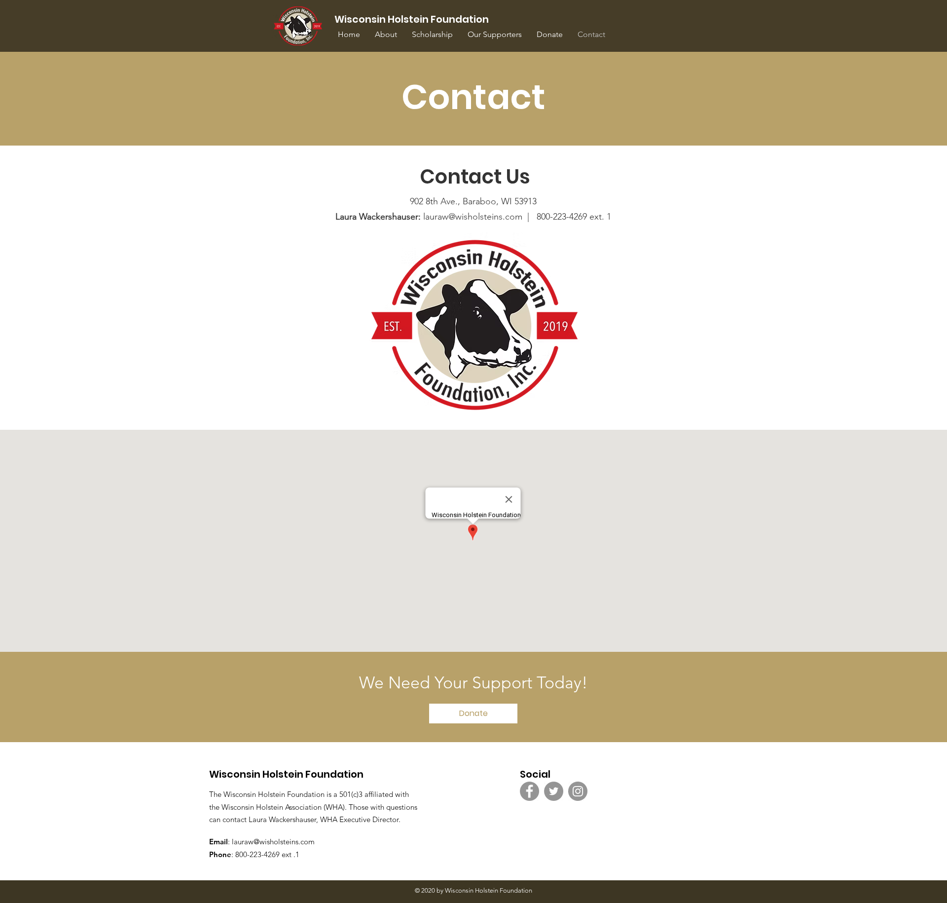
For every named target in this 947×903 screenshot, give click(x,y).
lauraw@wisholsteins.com (273, 841)
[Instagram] (577, 791)
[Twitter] (553, 791)
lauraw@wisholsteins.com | (436, 216)
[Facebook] (529, 791)
